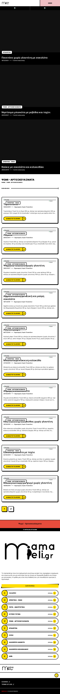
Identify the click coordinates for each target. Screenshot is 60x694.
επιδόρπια (7, 52)
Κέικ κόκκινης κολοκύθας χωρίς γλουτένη (28, 421)
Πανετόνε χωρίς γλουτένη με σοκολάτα (25, 57)
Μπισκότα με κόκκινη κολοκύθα (22, 360)
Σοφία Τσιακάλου (27, 207)
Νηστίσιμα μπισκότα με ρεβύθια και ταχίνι (26, 112)
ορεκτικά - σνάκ (9, 161)
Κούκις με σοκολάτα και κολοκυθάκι (23, 167)
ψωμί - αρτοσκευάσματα (12, 107)
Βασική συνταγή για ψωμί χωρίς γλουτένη (27, 482)
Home (3, 182)
